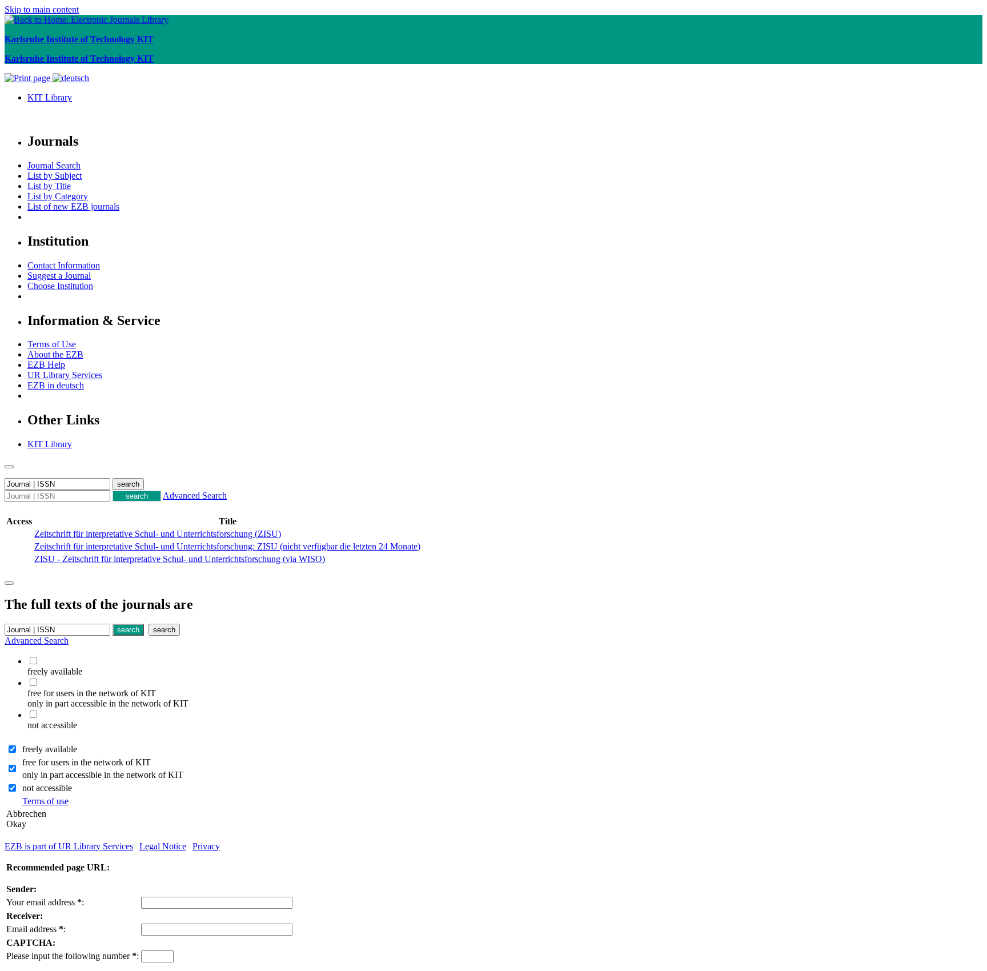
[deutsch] (71, 78)
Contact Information (63, 265)
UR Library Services (64, 375)
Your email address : (45, 902)
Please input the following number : (72, 956)
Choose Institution (60, 286)
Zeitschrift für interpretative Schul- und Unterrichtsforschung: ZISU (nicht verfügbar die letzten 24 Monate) (227, 546)
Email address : (36, 929)
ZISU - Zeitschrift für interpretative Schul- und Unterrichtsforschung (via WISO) (179, 559)
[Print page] (29, 78)
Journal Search (54, 165)
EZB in (55, 385)
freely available (49, 749)
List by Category (57, 196)
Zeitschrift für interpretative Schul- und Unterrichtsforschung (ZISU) (157, 534)
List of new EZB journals (73, 206)
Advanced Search (195, 495)
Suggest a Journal (59, 275)
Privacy (206, 846)
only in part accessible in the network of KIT (102, 775)
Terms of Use (51, 344)
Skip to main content (42, 9)
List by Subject (54, 175)
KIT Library (49, 97)
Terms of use (45, 801)
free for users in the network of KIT (86, 762)
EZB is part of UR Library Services (69, 846)
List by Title (49, 186)
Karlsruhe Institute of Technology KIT (79, 39)
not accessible (47, 788)
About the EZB (55, 354)
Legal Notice (162, 846)
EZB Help (46, 365)
